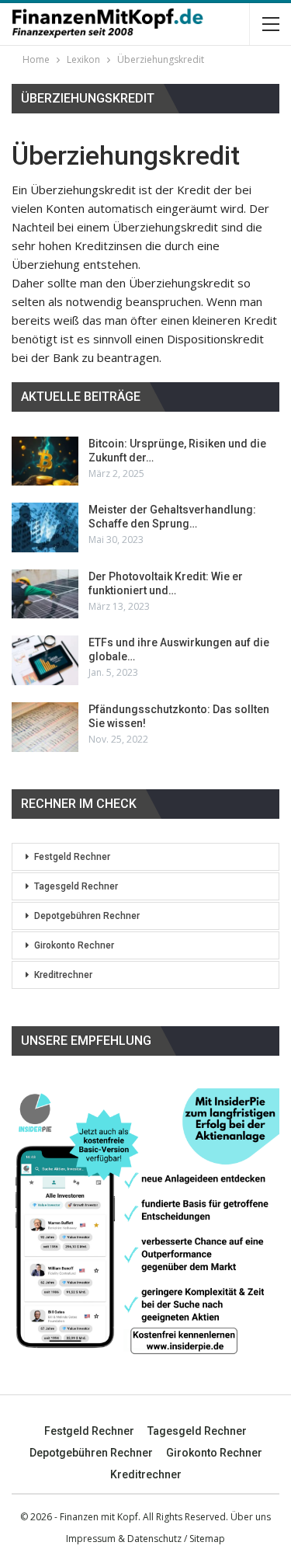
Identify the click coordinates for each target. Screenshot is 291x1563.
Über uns (250, 1516)
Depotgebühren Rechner (87, 915)
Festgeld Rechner (72, 856)
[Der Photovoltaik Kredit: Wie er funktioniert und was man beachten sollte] (45, 594)
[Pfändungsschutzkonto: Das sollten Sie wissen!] (45, 727)
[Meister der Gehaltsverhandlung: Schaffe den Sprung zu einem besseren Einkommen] (45, 527)
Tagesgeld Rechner (76, 886)
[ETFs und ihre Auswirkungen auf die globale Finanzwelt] (45, 660)
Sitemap (207, 1538)
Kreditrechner (63, 974)
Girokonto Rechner (74, 945)
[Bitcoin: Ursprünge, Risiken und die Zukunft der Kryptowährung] (45, 461)
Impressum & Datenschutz (124, 1538)
